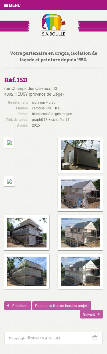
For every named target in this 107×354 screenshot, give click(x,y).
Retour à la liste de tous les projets (61, 305)
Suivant (88, 314)
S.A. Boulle (53, 24)
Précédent (16, 305)
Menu (14, 5)
